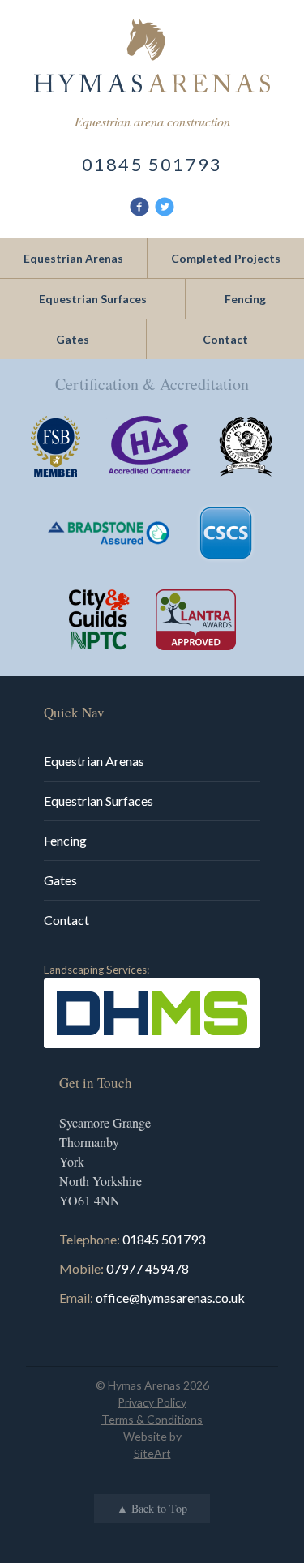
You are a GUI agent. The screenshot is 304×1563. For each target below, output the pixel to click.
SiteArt (152, 1453)
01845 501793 (152, 164)
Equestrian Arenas (94, 761)
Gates (60, 880)
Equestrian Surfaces (98, 800)
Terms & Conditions (152, 1419)
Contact (66, 919)
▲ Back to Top (152, 1509)
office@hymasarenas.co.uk (170, 1297)
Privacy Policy (152, 1402)
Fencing (65, 840)
